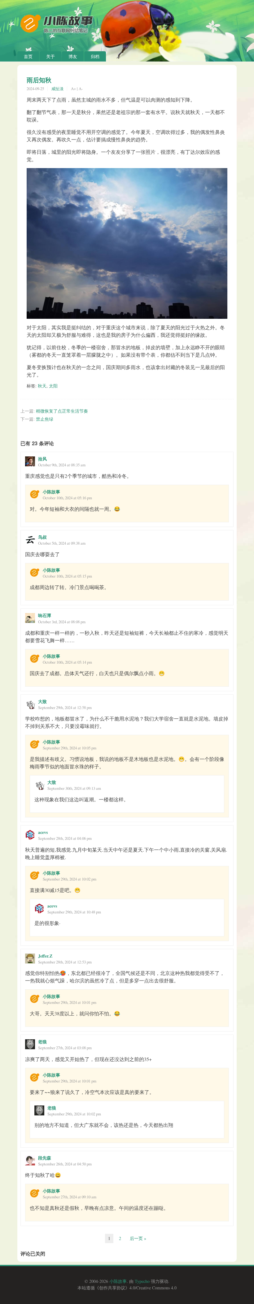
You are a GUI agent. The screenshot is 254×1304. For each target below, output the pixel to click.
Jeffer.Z (45, 956)
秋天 (42, 386)
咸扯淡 (57, 88)
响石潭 (44, 615)
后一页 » (138, 1238)
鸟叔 (42, 537)
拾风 (42, 458)
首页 (28, 56)
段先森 (44, 1158)
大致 (42, 701)
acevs (43, 832)
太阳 (53, 386)
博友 (72, 56)
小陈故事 (51, 491)
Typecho (142, 1281)
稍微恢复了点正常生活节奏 (62, 411)
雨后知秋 (39, 79)
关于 (50, 56)
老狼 (42, 1041)
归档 (95, 56)
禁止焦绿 (44, 419)
